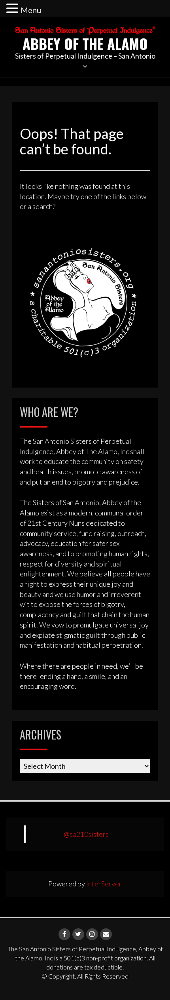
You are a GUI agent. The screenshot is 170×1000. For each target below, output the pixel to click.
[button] (13, 9)
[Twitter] (78, 934)
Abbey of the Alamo (85, 43)
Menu (31, 10)
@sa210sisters (86, 834)
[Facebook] (64, 934)
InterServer (104, 883)
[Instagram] (92, 934)
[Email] (106, 934)
